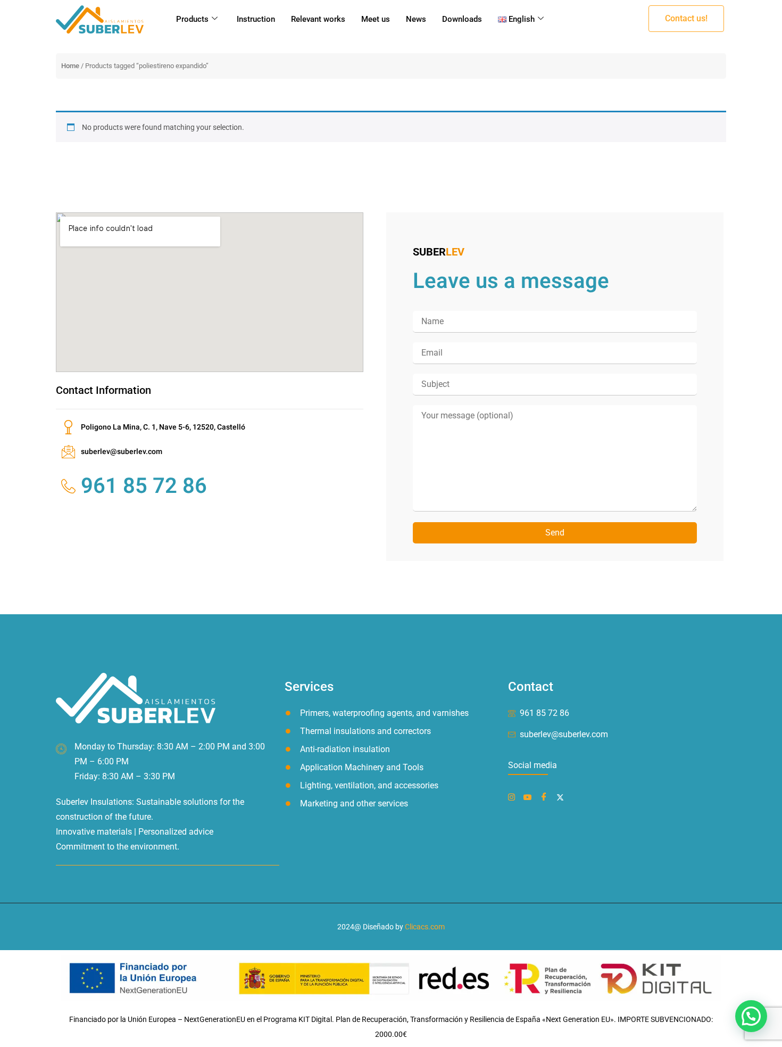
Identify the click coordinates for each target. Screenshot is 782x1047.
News (416, 19)
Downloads (462, 19)
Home (70, 66)
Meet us (375, 19)
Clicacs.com (425, 926)
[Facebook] (513, 796)
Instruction (256, 19)
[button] (686, 18)
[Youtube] (529, 796)
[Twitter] (562, 796)
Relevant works (318, 19)
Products (192, 19)
